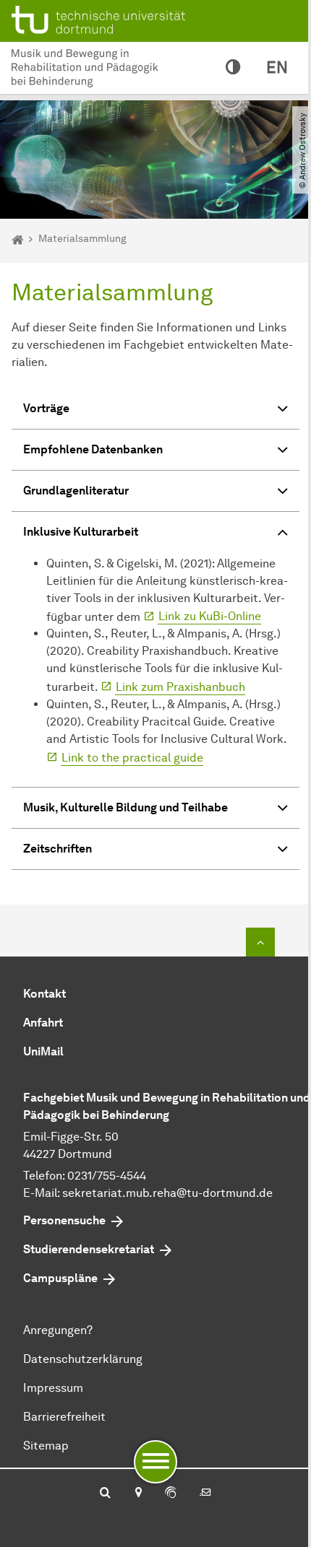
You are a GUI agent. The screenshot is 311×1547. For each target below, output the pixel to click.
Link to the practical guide (132, 757)
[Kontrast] (233, 68)
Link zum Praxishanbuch (180, 687)
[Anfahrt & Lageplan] (137, 1493)
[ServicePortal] (170, 1493)
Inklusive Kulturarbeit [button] (80, 532)
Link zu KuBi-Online (209, 616)
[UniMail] (205, 1493)
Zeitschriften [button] (57, 848)
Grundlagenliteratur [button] (76, 490)
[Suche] (105, 1493)
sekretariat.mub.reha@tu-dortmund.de (167, 1193)
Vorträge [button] (46, 408)
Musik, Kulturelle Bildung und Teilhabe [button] (125, 807)
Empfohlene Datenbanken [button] (93, 449)
